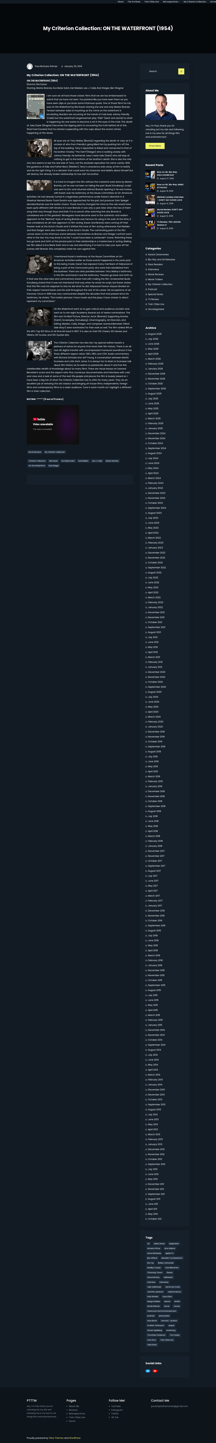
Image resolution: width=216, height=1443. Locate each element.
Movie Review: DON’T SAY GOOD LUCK (169, 211)
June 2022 (153, 582)
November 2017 (156, 856)
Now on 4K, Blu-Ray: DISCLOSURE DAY (167, 173)
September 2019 (156, 746)
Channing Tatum (154, 1272)
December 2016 (156, 910)
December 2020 (156, 672)
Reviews (73, 1409)
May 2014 (153, 1064)
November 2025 (156, 378)
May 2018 (153, 826)
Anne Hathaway (154, 1253)
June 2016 (153, 940)
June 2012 (153, 1174)
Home (72, 1421)
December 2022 (156, 552)
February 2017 (155, 900)
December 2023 (156, 493)
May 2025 (153, 408)
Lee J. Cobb (97, 461)
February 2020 (155, 721)
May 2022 (153, 587)
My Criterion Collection (55, 452)
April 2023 (153, 532)
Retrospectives (77, 1413)
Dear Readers (155, 264)
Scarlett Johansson (155, 1325)
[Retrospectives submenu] (179, 1)
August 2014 (154, 1049)
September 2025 (157, 388)
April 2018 (153, 831)
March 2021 (154, 657)
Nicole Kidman (153, 1306)
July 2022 (153, 577)
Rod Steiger (54, 465)
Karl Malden (83, 461)
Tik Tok (114, 1417)
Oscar (166, 1306)
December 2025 (156, 373)
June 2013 (153, 1119)
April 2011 (152, 1208)
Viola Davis (152, 1344)
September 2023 (157, 507)
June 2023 (153, 522)
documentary (153, 1277)
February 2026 (155, 363)
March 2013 (154, 1134)
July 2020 (153, 696)
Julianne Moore (174, 1292)
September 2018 (156, 806)
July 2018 (153, 816)
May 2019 (153, 766)
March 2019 (154, 776)
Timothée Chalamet (156, 1335)
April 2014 (153, 1069)
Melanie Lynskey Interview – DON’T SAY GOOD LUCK (170, 198)
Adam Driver (159, 1243)
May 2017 (153, 885)
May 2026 (153, 348)
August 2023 (155, 512)
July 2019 (153, 756)
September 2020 (157, 686)
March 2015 (154, 1015)
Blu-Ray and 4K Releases (161, 259)
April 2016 (153, 950)
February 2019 (155, 781)
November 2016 (156, 915)
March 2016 (154, 955)
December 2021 (156, 612)
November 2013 (156, 1094)
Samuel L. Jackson (169, 1320)
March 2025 (154, 418)
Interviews (153, 269)
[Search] (181, 71)
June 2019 (153, 761)
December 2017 (156, 851)
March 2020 (154, 716)
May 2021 (153, 647)
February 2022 (155, 602)
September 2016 (156, 925)
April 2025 (153, 413)
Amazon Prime (153, 1248)
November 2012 (156, 1154)
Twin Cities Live (156, 304)
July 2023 (153, 517)
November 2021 (156, 617)
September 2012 (156, 1164)
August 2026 (155, 333)
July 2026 (153, 338)
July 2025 (153, 398)
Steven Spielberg (154, 1330)
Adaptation (174, 1243)
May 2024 (153, 468)
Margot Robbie (153, 1301)
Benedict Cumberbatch (172, 1258)
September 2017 (156, 865)
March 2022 (154, 597)
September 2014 (157, 1044)
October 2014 (155, 1039)
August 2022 (155, 572)
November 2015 (156, 975)
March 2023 (154, 537)
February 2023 (155, 542)
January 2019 (155, 786)
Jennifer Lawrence (155, 1292)
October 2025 (155, 383)
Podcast (152, 289)
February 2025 (155, 423)
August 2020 (155, 691)
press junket (164, 1316)
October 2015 (155, 980)
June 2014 (153, 1059)
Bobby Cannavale (166, 1263)
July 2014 (153, 1054)
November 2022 (156, 557)
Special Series (155, 294)
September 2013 (156, 1104)
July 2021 (153, 637)
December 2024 (157, 433)
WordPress (74, 1437)
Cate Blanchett (171, 1267)
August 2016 (154, 930)
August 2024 (155, 453)
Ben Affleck (152, 1258)
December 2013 (156, 1089)
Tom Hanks (175, 1335)
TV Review (153, 299)
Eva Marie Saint (68, 461)
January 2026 (155, 368)
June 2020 (153, 701)
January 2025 (155, 428)
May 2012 (153, 1179)
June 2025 (153, 403)
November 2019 (156, 736)
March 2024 (154, 478)
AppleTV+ (170, 1253)
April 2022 (153, 592)
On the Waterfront (37, 465)
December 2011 (156, 1184)
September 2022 (157, 567)
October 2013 (155, 1099)
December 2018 (156, 791)
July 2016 (153, 935)
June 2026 (153, 343)
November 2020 (156, 677)
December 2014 (156, 1030)
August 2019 (154, 751)
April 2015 (153, 1010)
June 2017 (153, 880)
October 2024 (155, 443)
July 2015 (153, 995)
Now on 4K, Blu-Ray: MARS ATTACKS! (170, 186)
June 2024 (153, 463)
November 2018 (156, 796)
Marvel (167, 1301)
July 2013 (153, 1114)
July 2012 (153, 1169)
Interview (151, 1282)
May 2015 (153, 1005)
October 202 (155, 1218)
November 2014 (156, 1035)
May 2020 (153, 706)
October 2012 (155, 1159)
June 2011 (153, 1203)
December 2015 (156, 970)
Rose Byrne (152, 1320)
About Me (74, 1406)
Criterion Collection (37, 461)
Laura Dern (167, 1296)
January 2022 (155, 607)
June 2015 (153, 1000)
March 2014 (154, 1074)
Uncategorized (156, 309)
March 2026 (154, 358)
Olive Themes (56, 1437)
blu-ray (150, 1263)
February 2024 (156, 483)
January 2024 (155, 488)
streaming (170, 1330)
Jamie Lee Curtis (172, 1287)
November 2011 (156, 1189)
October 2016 (155, 920)
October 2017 (155, 860)
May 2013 (153, 1124)
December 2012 (156, 1149)
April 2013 (153, 1129)
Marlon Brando (112, 461)
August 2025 (155, 393)
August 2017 (154, 870)
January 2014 (155, 1084)
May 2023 (153, 527)
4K (148, 1243)
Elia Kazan (53, 461)
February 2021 (155, 662)
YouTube (116, 1406)
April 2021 (153, 652)
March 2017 (154, 895)
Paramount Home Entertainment (161, 1311)
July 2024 (153, 458)
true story (151, 1340)
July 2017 (153, 875)
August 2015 (154, 990)
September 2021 (156, 627)
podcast (151, 1316)
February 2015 (155, 1019)
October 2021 (155, 622)
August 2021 (154, 632)
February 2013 (155, 1139)
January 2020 (155, 726)
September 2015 (156, 985)
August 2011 (154, 1198)
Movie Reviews (35, 452)
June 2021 (153, 642)
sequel (171, 1325)
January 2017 (155, 905)
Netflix (177, 1301)
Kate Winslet (152, 1296)
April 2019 (153, 771)
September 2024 (157, 448)
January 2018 (155, 846)
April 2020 (153, 711)
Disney (169, 1272)
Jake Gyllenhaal (154, 1287)
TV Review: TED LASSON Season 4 (168, 223)
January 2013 (155, 1144)
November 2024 (156, 438)
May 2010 (153, 1213)
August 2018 (154, 811)
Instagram (117, 1409)
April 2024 (153, 473)
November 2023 (156, 498)
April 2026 (153, 353)
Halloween (168, 1277)
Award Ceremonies (158, 254)
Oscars (177, 1306)
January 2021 (155, 667)
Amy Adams (169, 1248)
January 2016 (155, 965)
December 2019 (156, 731)
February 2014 (155, 1079)
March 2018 (154, 836)
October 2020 (155, 681)
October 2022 (155, 562)
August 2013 (154, 1109)
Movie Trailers (155, 279)
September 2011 (156, 1194)
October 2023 (155, 502)
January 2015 (155, 1024)
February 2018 (155, 841)
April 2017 (153, 890)
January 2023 (155, 547)
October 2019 (155, 741)
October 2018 (155, 801)
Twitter (115, 1413)
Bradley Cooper (154, 1267)
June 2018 (153, 821)
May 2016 (153, 945)
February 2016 (155, 960)
